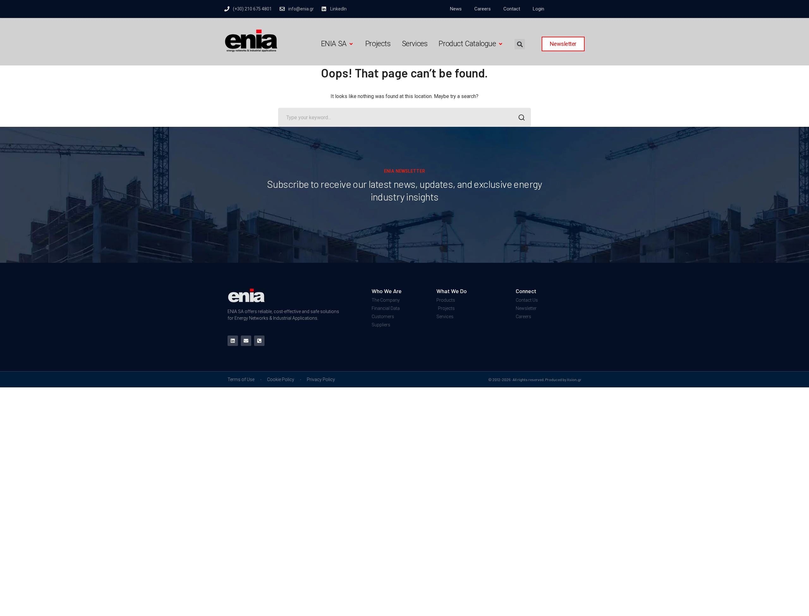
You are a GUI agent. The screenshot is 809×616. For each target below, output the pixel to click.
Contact (511, 9)
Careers (482, 9)
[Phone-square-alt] (259, 341)
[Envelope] (246, 341)
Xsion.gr (574, 379)
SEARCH (521, 117)
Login (538, 9)
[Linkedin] (233, 341)
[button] (337, 44)
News (456, 9)
